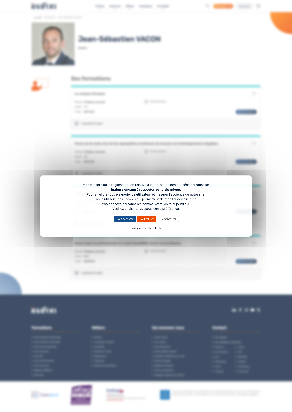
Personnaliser (168, 218)
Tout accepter (125, 218)
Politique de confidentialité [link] (146, 228)
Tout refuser (147, 218)
